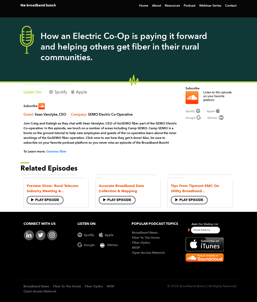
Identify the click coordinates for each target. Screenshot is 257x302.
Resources (172, 5)
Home (143, 5)
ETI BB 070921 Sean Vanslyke (59, 84)
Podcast (189, 5)
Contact (231, 5)
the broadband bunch (38, 5)
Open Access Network (148, 253)
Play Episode (47, 200)
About (156, 5)
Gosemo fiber (56, 151)
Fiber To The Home (146, 237)
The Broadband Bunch (33, 84)
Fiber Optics (141, 242)
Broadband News (145, 232)
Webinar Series (210, 5)
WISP (136, 247)
